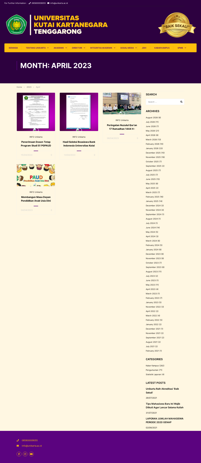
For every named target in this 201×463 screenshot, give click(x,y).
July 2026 (150, 122)
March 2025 (151, 192)
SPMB (180, 48)
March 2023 (151, 293)
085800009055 (39, 3)
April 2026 (150, 135)
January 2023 (152, 302)
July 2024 (150, 223)
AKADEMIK (59, 48)
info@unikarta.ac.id (59, 3)
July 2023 (150, 276)
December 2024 (153, 205)
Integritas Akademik (101, 48)
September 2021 (153, 337)
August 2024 (152, 219)
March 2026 (151, 139)
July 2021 (150, 346)
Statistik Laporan (153, 374)
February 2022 (152, 320)
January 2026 (152, 148)
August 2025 (152, 170)
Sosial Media (127, 48)
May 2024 (150, 232)
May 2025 (150, 183)
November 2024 (153, 210)
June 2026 (151, 126)
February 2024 (152, 245)
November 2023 (153, 258)
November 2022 (153, 307)
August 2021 (151, 342)
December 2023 (153, 254)
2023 (29, 87)
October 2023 (152, 263)
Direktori (77, 48)
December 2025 (153, 153)
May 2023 (150, 285)
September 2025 (153, 166)
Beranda (13, 48)
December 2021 (153, 329)
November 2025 (153, 157)
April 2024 (150, 236)
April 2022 (150, 311)
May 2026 (150, 131)
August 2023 (152, 271)
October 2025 (152, 161)
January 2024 (152, 249)
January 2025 (152, 201)
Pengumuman (152, 370)
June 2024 (151, 227)
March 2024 (151, 241)
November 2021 (153, 333)
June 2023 (151, 280)
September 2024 (153, 214)
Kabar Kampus (162, 48)
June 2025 (151, 179)
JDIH (144, 48)
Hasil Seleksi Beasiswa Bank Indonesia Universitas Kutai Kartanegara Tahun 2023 (79, 145)
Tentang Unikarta (36, 48)
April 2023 (150, 289)
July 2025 (150, 175)
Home (19, 87)
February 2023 (152, 298)
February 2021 (152, 351)
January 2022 (152, 324)
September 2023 (153, 267)
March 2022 (151, 315)
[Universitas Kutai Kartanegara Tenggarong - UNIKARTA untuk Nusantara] (100, 25)
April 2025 (150, 188)
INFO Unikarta (36, 137)
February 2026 (152, 144)
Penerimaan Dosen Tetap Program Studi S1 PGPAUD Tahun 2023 (36, 145)
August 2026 (152, 117)
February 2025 (152, 197)
